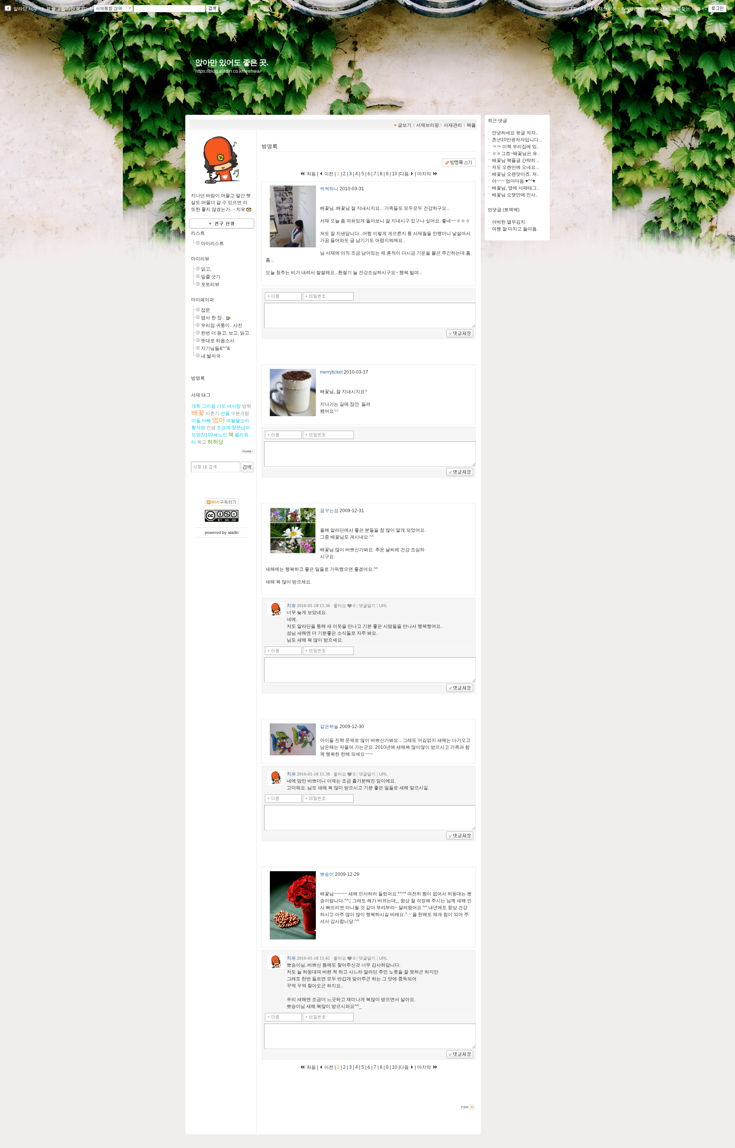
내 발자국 (210, 356)
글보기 (405, 125)
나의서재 (577, 8)
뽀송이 (327, 874)
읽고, (206, 269)
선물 (225, 413)
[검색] (247, 467)
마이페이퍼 (202, 299)
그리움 (209, 406)
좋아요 (339, 605)
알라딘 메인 (73, 8)
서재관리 (633, 8)
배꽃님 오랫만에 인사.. (515, 195)
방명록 (198, 378)
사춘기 (212, 413)
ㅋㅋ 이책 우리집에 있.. (515, 146)
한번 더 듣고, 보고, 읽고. (225, 333)
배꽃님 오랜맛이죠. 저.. (515, 174)
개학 (196, 406)
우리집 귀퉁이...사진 (221, 325)
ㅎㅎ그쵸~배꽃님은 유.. (515, 153)
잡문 (205, 310)
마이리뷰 (200, 258)
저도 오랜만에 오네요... (515, 167)
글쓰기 (657, 8)
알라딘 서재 (25, 8)
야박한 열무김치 (508, 222)
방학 (246, 406)
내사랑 (234, 406)
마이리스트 (212, 243)
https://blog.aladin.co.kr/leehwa (227, 71)
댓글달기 (367, 605)
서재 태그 (201, 395)
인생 (211, 427)
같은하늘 (329, 726)
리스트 (198, 233)
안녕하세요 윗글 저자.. (515, 133)
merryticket (331, 372)
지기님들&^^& (215, 348)
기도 (221, 406)
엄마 (218, 420)
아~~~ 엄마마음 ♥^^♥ (513, 181)
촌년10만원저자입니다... (517, 139)
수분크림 (240, 413)
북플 (51, 8)
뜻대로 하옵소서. (218, 340)
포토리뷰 (210, 284)
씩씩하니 (329, 188)
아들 (196, 420)
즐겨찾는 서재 (686, 8)
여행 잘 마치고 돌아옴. (515, 229)
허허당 (215, 442)
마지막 (424, 173)
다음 (405, 173)
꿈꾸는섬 (329, 510)
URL (383, 605)
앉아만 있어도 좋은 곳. (231, 62)
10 (395, 173)
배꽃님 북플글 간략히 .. (515, 160)
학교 (201, 442)
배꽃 (197, 412)
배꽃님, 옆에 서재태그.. (515, 188)
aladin (233, 532)
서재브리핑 (605, 8)
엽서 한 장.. (212, 317)
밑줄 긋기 (210, 276)
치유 (291, 605)
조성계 (223, 427)
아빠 (206, 420)
